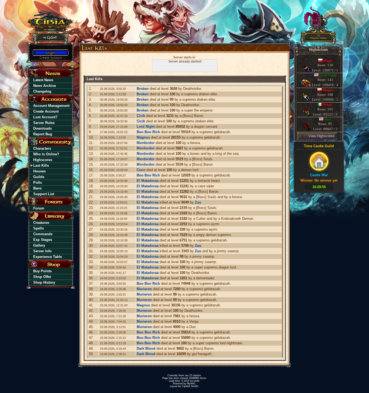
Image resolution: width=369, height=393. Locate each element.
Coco (141, 170)
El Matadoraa (148, 181)
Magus (328, 90)
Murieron (144, 289)
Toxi (327, 119)
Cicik (141, 116)
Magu (327, 60)
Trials (327, 105)
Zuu (198, 202)
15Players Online (318, 37)
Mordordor (146, 143)
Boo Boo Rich (148, 132)
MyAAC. (191, 383)
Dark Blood (146, 348)
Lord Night (146, 127)
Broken (143, 89)
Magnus (143, 137)
